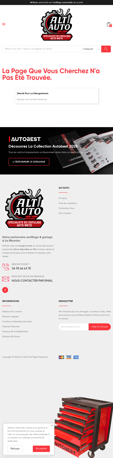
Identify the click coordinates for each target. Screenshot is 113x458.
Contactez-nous (66, 208)
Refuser (15, 448)
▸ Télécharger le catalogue (29, 162)
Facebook (5, 290)
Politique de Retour (11, 337)
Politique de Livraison (12, 312)
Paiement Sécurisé (10, 327)
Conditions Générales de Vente (17, 322)
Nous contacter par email (32, 280)
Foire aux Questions (68, 203)
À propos (63, 198)
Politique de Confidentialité (15, 332)
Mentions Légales (10, 317)
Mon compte (65, 213)
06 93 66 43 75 (21, 268)
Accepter (41, 448)
